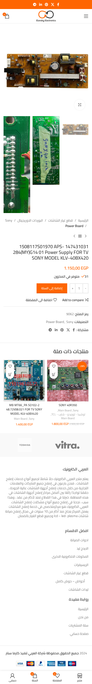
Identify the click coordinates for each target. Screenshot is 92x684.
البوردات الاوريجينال (30, 220)
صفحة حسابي (79, 634)
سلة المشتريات (78, 625)
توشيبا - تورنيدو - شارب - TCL (68, 415)
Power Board (74, 225)
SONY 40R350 (68, 405)
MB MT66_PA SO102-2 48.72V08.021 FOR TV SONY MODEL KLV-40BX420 (24, 409)
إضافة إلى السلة (52, 288)
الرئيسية (83, 220)
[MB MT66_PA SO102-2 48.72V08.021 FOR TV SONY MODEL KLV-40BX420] (24, 380)
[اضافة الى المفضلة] (54, 366)
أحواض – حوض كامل (70, 581)
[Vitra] (67, 445)
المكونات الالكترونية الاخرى (70, 556)
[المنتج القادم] (74, 236)
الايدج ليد (82, 548)
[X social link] (53, 4)
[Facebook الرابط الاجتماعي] (58, 4)
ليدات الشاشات (78, 589)
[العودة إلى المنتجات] (80, 236)
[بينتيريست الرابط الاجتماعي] (46, 4)
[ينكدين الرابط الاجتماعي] (40, 4)
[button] (54, 374)
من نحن (83, 617)
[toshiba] (25, 445)
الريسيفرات (81, 565)
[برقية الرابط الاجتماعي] (35, 4)
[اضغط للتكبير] (79, 105)
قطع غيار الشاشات (60, 220)
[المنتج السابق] (85, 236)
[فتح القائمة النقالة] (86, 16)
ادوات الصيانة (79, 540)
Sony (8, 220)
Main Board (64, 410)
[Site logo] (46, 16)
